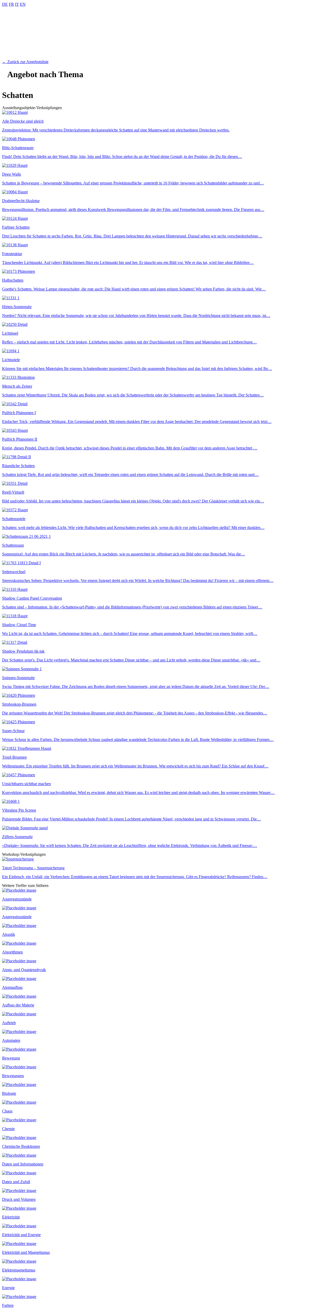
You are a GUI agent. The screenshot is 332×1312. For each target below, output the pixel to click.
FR (11, 4)
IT (17, 4)
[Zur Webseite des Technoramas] (166, 57)
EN (23, 4)
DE (5, 4)
